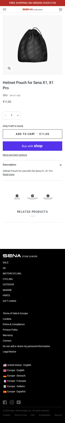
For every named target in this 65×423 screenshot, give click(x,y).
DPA (33, 415)
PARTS (6, 295)
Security (58, 415)
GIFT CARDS (9, 301)
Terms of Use (20, 415)
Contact (7, 340)
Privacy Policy (10, 329)
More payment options (15, 155)
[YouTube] (19, 402)
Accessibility (44, 415)
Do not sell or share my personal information (26, 346)
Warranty (8, 335)
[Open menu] (8, 9)
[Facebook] (5, 402)
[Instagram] (12, 402)
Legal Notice (9, 351)
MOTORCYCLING (12, 273)
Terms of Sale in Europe (15, 313)
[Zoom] (32, 45)
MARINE (7, 290)
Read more (8, 174)
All (4, 268)
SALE (5, 262)
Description (9, 164)
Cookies (7, 319)
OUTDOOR (8, 284)
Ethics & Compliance (14, 324)
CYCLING (8, 279)
